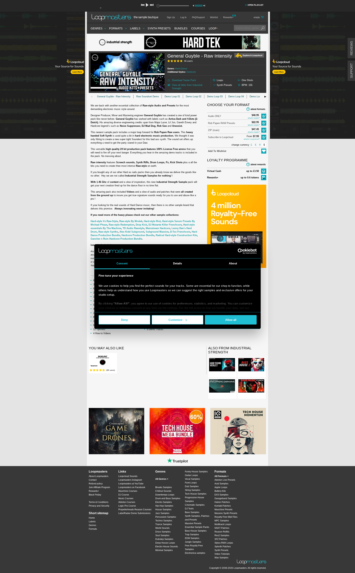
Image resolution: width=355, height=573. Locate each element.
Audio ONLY (214, 116)
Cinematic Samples (194, 505)
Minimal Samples (164, 550)
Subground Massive (157, 231)
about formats (258, 109)
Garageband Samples (225, 498)
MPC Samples (221, 520)
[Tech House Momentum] (238, 431)
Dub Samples (192, 486)
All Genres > (161, 479)
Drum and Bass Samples (167, 498)
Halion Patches (222, 502)
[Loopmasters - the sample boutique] (126, 17)
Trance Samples (163, 524)
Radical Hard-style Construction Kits (176, 235)
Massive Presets (193, 523)
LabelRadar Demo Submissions (134, 513)
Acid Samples (221, 483)
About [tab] (233, 263)
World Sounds (162, 528)
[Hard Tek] (202, 42)
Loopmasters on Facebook (131, 487)
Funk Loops (191, 482)
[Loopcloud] (42, 76)
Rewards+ (228, 17)
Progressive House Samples (194, 499)
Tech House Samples (195, 494)
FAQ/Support (198, 17)
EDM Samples (192, 538)
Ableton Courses (126, 502)
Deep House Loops (165, 543)
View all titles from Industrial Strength (187, 87)
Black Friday (95, 494)
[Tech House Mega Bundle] (177, 431)
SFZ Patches (220, 539)
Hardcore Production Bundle (137, 235)
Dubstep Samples (164, 539)
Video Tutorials (222, 554)
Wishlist (214, 17)
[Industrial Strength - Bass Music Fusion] (251, 386)
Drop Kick (141, 224)
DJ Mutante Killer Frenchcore (165, 224)
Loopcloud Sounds (127, 476)
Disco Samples (162, 531)
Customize (175, 319)
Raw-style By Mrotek (130, 221)
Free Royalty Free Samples (194, 547)
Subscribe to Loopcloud (220, 137)
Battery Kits (220, 491)
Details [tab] (177, 263)
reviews (351, 48)
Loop (213, 28)
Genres (96, 28)
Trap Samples (192, 534)
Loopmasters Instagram (130, 480)
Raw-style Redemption (121, 224)
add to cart (263, 116)
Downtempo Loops (164, 494)
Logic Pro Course (127, 506)
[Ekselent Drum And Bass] (103, 361)
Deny (124, 319)
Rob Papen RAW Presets (221, 123)
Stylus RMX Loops (223, 543)
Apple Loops (220, 487)
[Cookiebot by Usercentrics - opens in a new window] (240, 251)
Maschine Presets (223, 509)
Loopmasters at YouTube (130, 483)
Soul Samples (162, 535)
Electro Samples (163, 502)
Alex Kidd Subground (131, 231)
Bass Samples (192, 512)
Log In (183, 17)
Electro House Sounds (166, 546)
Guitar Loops (191, 475)
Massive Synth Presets (225, 513)
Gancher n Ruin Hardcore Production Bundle (116, 238)
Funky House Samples (196, 471)
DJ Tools (189, 508)
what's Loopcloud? (252, 139)
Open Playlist (255, 5)
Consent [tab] (122, 263)
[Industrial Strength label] (116, 42)
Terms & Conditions (98, 502)
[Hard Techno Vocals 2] (222, 365)
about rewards (258, 164)
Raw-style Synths (108, 231)
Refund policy (96, 483)
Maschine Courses (127, 491)
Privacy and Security (99, 506)
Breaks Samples (163, 487)
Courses (198, 28)
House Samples (163, 509)
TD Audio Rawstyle (133, 228)
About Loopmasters (98, 476)
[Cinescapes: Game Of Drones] (116, 431)
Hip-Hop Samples (164, 506)
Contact (93, 480)
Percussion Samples (165, 517)
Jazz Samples (162, 513)
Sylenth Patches (222, 546)
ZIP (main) (213, 130)
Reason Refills (221, 531)
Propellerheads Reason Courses (134, 509)
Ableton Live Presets (224, 480)
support (351, 70)
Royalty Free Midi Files (225, 517)
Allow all (230, 319)
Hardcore (191, 72)
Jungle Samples (193, 542)
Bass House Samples (196, 531)
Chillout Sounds (163, 491)
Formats (116, 28)
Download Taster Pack (184, 80)
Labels (135, 28)
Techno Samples (163, 520)
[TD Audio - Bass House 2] (251, 365)
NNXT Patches (221, 528)
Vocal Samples (192, 479)
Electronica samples (195, 553)
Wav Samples (221, 557)
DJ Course (123, 494)
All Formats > (221, 476)
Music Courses (125, 498)
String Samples (192, 490)
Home (92, 518)
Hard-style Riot (152, 221)
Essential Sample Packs (197, 527)
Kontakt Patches (222, 506)
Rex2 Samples (221, 535)
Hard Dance (181, 68)
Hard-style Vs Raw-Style (104, 221)
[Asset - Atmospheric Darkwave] (222, 386)
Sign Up (171, 17)
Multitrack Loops (222, 524)
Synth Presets (159, 28)
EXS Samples (221, 494)
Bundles (180, 28)
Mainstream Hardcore (158, 228)
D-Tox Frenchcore (180, 231)
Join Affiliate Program (99, 487)
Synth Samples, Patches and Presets (197, 518)
